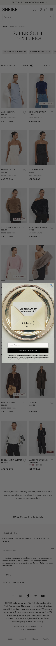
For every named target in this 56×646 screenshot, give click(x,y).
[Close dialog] (51, 285)
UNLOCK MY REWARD (28, 351)
